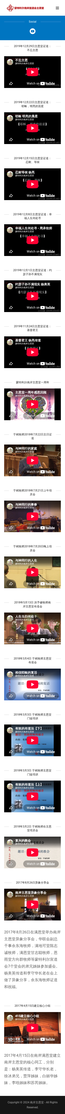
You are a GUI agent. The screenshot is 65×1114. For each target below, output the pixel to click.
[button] (57, 7)
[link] (24, 7)
